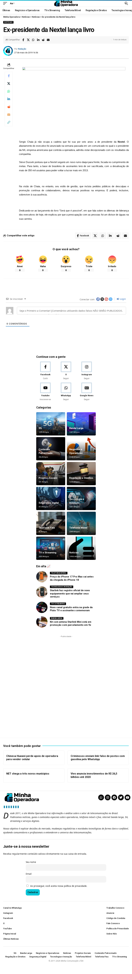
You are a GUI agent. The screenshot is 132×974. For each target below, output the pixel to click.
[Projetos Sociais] (50, 473)
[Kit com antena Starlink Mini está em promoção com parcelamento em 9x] (41, 622)
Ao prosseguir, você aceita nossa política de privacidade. (58, 886)
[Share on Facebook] (23, 39)
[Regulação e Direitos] (81, 473)
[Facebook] (45, 370)
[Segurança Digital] (50, 498)
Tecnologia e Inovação (61, 587)
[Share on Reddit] (43, 39)
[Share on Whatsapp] (33, 39)
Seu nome (31, 862)
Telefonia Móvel (78, 527)
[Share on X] (28, 39)
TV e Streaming (47, 552)
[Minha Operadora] (66, 3)
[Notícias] (81, 548)
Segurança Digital (49, 502)
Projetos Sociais (48, 478)
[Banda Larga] (81, 423)
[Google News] (87, 391)
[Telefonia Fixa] (50, 523)
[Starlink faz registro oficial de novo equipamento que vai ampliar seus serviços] (41, 592)
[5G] (50, 423)
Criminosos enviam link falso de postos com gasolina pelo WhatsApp (98, 757)
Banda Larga (76, 428)
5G (40, 428)
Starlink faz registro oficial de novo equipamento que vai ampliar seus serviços (70, 593)
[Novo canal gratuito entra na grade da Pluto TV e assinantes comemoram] (41, 607)
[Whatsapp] (101, 797)
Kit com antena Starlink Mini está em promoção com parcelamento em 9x (70, 623)
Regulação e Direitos (81, 478)
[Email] (48, 39)
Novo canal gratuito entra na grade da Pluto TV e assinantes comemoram (71, 609)
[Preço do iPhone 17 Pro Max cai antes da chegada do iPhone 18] (41, 576)
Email (28, 873)
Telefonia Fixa (47, 527)
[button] (6, 3)
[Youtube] (45, 391)
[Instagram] (87, 370)
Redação (22, 49)
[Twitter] (121, 797)
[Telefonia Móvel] (81, 523)
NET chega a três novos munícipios (27, 773)
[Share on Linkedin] (38, 39)
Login (122, 298)
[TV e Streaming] (50, 548)
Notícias (8, 22)
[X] (66, 370)
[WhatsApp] (66, 391)
